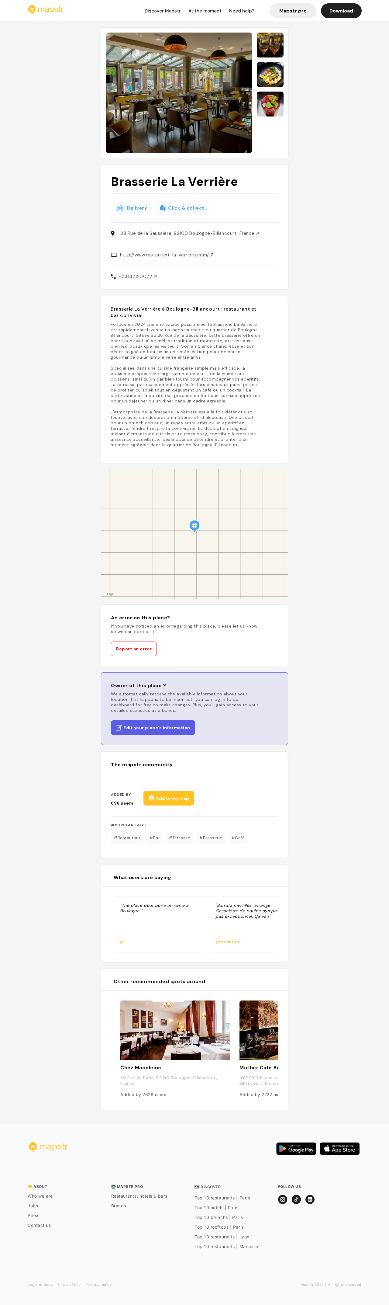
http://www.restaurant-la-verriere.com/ (165, 255)
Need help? (241, 11)
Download (341, 11)
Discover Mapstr (163, 11)
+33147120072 (136, 276)
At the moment (205, 11)
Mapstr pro (293, 11)
